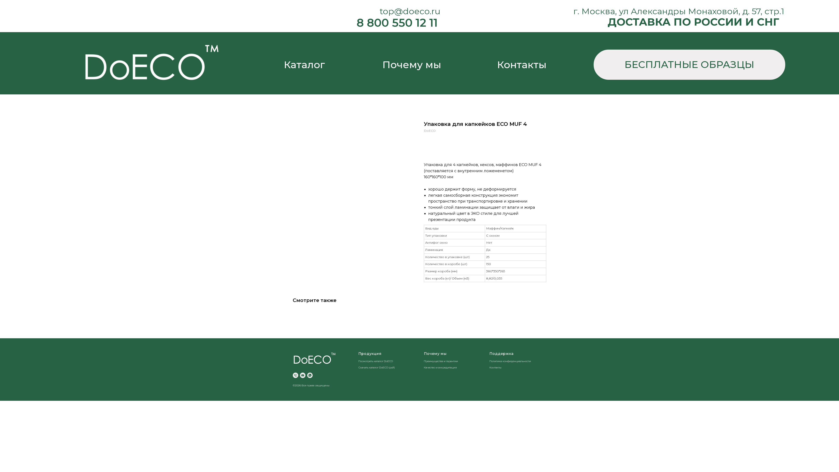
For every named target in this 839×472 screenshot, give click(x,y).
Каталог (304, 65)
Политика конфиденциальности (510, 361)
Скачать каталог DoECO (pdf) (376, 367)
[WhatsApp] (310, 375)
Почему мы (411, 65)
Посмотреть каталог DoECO (375, 361)
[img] (151, 62)
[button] (689, 64)
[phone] (295, 375)
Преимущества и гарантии (441, 361)
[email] (302, 375)
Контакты (521, 65)
